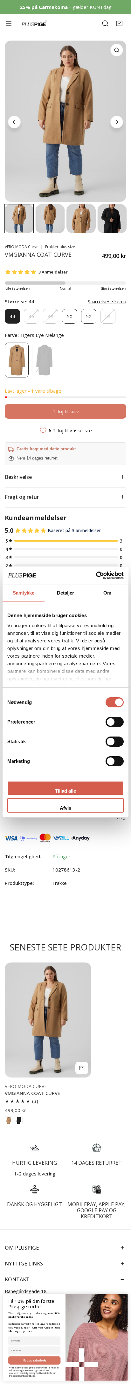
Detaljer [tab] (65, 592)
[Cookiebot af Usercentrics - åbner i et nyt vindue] (96, 575)
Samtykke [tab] (24, 592)
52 (89, 316)
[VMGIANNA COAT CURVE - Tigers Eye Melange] (8, 1120)
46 (31, 316)
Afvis (65, 808)
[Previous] (14, 122)
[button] (119, 23)
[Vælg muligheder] (81, 1068)
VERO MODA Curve (21, 246)
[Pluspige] (34, 23)
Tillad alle (65, 791)
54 (108, 316)
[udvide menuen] (10, 23)
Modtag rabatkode (34, 1360)
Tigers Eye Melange (17, 360)
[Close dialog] (124, 1297)
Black (44, 360)
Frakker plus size (60, 246)
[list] (65, 121)
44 (12, 316)
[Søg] (105, 23)
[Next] (116, 122)
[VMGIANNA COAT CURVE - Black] (19, 1120)
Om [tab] (107, 592)
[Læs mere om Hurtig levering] (34, 1147)
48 (50, 316)
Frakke (59, 883)
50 (69, 316)
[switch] (115, 722)
